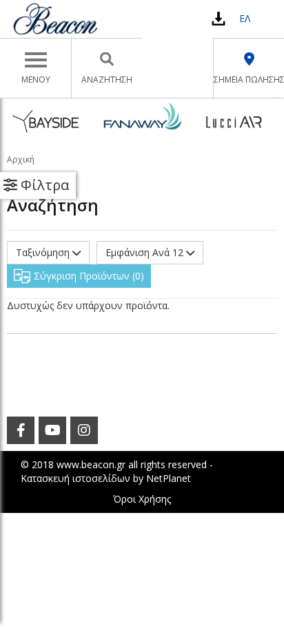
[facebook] (20, 430)
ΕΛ (244, 18)
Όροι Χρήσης (142, 498)
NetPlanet (168, 478)
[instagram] (84, 430)
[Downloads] (218, 18)
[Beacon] (55, 18)
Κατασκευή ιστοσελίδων (75, 478)
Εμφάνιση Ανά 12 (145, 252)
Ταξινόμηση (44, 252)
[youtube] (52, 430)
